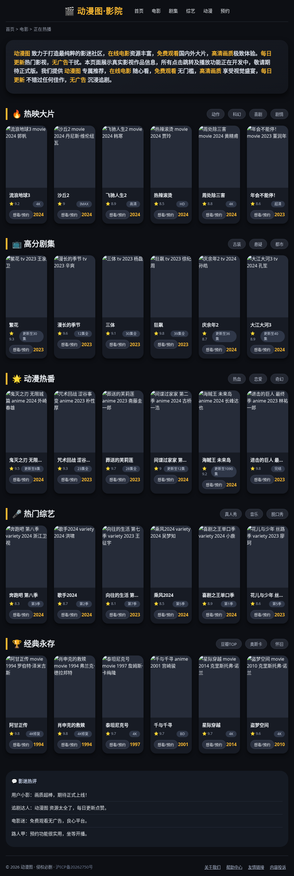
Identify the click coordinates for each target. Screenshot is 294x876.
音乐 (254, 514)
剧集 (173, 11)
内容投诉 (278, 867)
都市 (279, 244)
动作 (216, 114)
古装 (237, 244)
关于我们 (212, 867)
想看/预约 (21, 214)
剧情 (279, 114)
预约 (225, 11)
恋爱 (258, 379)
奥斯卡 (256, 644)
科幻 (237, 114)
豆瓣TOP (229, 644)
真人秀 (231, 514)
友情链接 (256, 867)
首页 (139, 11)
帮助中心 (234, 867)
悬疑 (258, 244)
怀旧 (279, 644)
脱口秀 (277, 514)
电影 (156, 11)
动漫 (207, 11)
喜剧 (258, 114)
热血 (237, 379)
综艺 (190, 11)
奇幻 (279, 379)
